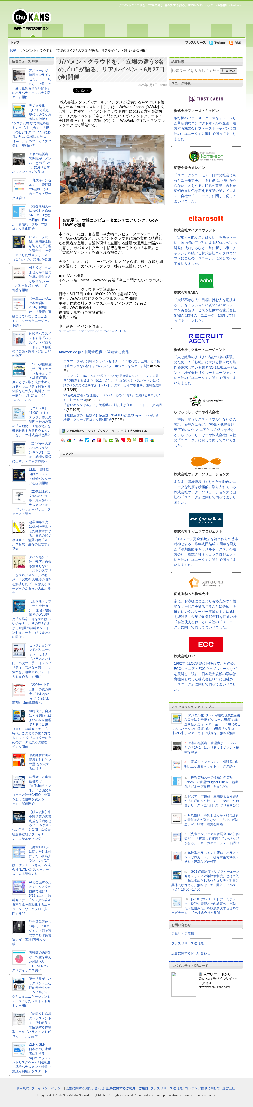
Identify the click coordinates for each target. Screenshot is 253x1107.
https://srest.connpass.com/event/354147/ (92, 331)
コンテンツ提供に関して (202, 1088)
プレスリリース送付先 (187, 943)
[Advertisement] (149, 21)
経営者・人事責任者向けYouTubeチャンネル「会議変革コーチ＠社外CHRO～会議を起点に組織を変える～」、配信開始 (31, 790)
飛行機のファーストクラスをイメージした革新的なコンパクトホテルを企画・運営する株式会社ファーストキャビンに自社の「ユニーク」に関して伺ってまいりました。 (205, 128)
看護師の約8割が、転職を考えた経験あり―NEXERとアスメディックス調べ (31, 961)
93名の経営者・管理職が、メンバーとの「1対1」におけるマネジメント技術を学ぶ (32, 163)
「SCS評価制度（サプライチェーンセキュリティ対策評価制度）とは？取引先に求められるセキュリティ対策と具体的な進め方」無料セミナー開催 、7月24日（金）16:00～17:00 (32, 382)
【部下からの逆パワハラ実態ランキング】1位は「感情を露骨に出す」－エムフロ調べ (31, 452)
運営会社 (228, 1088)
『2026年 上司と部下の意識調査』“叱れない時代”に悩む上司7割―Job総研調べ (31, 694)
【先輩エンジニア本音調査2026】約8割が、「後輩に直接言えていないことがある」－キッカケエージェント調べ (31, 312)
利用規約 (22, 1088)
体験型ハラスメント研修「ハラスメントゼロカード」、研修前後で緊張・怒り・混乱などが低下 (211, 857)
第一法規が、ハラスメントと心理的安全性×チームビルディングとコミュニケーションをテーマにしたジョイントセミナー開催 (31, 992)
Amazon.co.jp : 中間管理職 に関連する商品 (94, 352)
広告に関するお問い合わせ (190, 953)
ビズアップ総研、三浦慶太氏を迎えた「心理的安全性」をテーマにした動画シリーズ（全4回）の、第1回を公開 (211, 801)
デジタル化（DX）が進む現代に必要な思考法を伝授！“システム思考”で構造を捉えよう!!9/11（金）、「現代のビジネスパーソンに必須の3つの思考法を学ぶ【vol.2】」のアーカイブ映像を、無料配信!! (112, 380)
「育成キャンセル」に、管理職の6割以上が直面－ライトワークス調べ (31, 189)
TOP (12, 50)
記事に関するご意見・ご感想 (127, 1088)
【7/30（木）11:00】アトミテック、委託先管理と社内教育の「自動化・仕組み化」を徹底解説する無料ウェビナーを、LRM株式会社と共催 (31, 421)
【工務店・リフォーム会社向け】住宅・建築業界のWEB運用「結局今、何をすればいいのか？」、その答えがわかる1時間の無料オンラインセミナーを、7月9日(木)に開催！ (31, 619)
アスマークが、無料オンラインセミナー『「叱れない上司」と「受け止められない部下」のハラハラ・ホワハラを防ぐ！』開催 (31, 84)
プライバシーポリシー (47, 1088)
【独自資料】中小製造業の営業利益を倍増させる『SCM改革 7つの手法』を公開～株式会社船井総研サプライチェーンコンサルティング (32, 825)
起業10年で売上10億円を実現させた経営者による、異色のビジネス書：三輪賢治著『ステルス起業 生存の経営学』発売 (32, 535)
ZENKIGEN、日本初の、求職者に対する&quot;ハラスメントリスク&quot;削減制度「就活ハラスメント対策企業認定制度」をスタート (31, 1058)
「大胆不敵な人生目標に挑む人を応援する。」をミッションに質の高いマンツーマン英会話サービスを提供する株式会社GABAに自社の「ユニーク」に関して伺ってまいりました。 (205, 310)
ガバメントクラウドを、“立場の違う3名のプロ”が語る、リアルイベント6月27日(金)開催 (111, 69)
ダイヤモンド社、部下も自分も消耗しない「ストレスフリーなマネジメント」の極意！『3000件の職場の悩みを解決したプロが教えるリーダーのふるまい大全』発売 (31, 575)
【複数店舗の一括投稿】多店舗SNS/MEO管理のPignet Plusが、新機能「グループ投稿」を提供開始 (211, 782)
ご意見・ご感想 (182, 933)
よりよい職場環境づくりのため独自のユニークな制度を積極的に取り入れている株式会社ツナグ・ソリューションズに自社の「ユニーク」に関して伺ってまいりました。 (205, 492)
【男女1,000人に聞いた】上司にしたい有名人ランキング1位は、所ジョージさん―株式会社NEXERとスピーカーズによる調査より (31, 860)
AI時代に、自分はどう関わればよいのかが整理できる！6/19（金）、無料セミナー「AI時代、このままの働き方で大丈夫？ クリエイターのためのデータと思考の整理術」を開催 (32, 729)
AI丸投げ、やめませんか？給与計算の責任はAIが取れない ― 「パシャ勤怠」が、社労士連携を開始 (211, 819)
